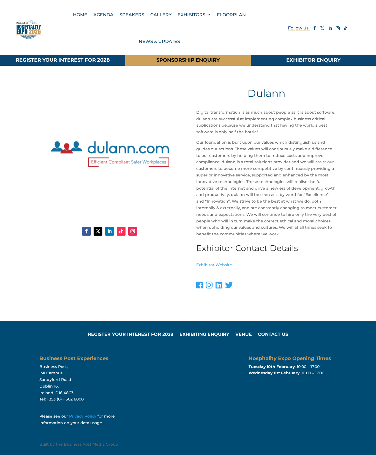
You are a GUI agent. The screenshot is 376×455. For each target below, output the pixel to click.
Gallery (160, 14)
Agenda (103, 14)
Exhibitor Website (214, 264)
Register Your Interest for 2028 (63, 60)
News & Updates (159, 41)
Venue (243, 335)
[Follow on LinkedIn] (330, 28)
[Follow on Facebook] (314, 28)
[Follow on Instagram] (338, 28)
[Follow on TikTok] (345, 28)
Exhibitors (191, 14)
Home (80, 14)
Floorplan (231, 14)
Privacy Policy (82, 416)
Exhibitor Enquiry (313, 60)
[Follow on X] (322, 28)
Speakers (131, 14)
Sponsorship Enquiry (188, 60)
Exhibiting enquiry (204, 335)
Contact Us (273, 335)
